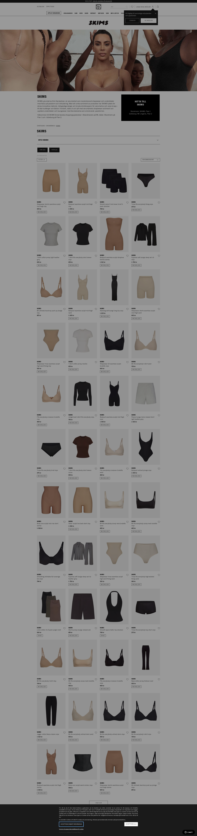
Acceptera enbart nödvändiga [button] (71, 824)
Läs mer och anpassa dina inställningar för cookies (71, 829)
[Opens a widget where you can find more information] (188, 832)
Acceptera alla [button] (131, 824)
